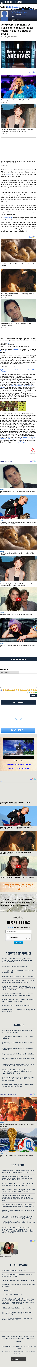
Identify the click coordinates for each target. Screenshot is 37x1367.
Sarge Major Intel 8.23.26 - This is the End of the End (18, 976)
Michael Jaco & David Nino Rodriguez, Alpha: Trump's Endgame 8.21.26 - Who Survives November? (18, 1190)
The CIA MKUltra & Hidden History (12, 1295)
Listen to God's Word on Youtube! (18, 765)
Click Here (16, 349)
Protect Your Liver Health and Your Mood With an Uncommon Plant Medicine (17, 1275)
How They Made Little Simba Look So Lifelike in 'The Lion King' (18, 264)
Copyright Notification (18, 1338)
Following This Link (19, 442)
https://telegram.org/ (24, 902)
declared (8, 174)
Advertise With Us (12, 1336)
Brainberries (4, 268)
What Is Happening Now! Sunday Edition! (14, 966)
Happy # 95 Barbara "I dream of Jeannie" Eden (16, 1005)
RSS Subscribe (31, 1338)
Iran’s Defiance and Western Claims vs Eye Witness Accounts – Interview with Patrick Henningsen (17, 994)
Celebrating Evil (7, 1290)
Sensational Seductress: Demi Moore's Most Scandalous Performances (15, 803)
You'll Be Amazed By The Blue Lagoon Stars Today (16, 614)
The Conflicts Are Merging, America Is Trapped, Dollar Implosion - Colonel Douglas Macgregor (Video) (18, 1217)
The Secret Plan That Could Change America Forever (18, 1280)
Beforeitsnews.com (14, 7)
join (9, 343)
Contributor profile (15, 12)
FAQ (20, 1336)
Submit (18, 943)
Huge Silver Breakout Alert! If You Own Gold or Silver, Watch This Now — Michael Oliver (18, 1000)
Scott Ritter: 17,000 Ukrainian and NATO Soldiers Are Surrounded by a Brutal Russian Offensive (18, 1184)
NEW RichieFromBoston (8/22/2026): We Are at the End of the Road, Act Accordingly (17, 1085)
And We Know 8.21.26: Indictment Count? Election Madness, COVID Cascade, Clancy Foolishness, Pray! (18, 1205)
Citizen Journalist (5, 351)
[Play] (18, 748)
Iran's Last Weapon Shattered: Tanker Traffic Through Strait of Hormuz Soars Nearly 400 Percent (18, 981)
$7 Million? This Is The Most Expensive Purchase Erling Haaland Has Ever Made (16, 828)
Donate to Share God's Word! (18, 769)
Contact (26, 1336)
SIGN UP (10, 927)
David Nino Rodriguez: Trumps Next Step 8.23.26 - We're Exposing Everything (17, 1031)
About (3, 1336)
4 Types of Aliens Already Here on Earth (14, 1270)
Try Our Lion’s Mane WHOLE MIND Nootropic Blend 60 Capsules (17, 438)
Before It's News (13, 2)
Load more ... (18, 730)
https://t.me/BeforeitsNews (19, 906)
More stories (24, 12)
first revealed (28, 212)
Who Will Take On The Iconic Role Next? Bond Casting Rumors (16, 324)
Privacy (32, 1336)
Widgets (18, 1341)
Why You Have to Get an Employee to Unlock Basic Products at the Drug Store (17, 1318)
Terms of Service (5, 1338)
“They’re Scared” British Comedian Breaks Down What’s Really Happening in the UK (16, 1313)
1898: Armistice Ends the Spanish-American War (16, 1308)
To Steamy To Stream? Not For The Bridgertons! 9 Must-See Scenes (17, 294)
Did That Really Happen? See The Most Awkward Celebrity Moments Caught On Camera (16, 584)
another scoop (7, 217)
